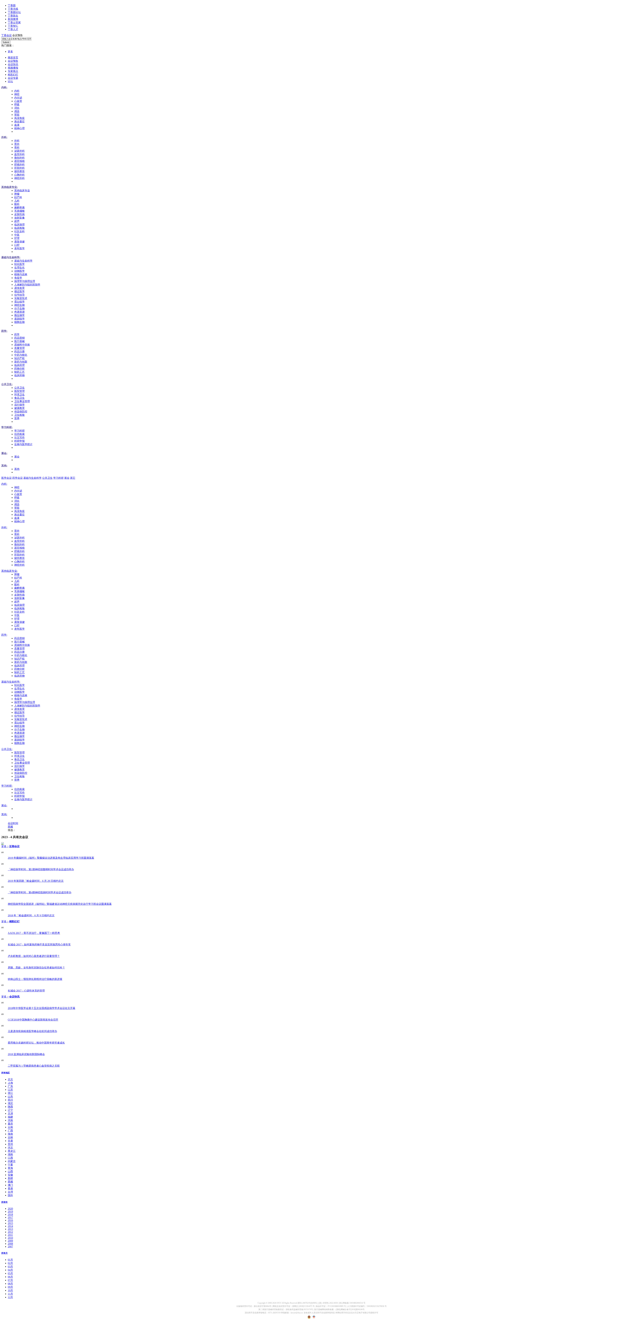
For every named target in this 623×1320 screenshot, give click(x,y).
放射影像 (19, 217)
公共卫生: (6, 384)
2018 (10, 1214)
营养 (16, 418)
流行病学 (19, 404)
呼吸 (16, 104)
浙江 (10, 1093)
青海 (10, 1168)
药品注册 (19, 351)
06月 (10, 1276)
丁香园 (12, 5)
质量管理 (19, 348)
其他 (16, 469)
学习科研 (19, 430)
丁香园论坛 (14, 12)
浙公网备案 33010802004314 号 (352, 1303)
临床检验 (19, 228)
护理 (16, 238)
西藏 (10, 826)
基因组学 (19, 318)
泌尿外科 (19, 150)
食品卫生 (19, 398)
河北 (10, 1147)
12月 (10, 1297)
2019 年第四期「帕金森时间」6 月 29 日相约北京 (36, 881)
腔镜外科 (19, 164)
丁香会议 (6, 35)
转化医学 (19, 264)
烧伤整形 (19, 171)
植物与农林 (20, 274)
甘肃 (10, 1140)
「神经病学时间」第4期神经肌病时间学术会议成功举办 (39, 892)
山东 (10, 1096)
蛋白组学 (19, 301)
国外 (10, 1195)
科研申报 (19, 441)
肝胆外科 (19, 168)
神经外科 (19, 178)
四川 (10, 1099)
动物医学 (19, 271)
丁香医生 (13, 15)
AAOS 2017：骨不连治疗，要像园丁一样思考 (34, 933)
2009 (10, 1240)
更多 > (5, 846)
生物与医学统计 (23, 444)
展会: (4, 453)
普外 (16, 144)
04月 (10, 1270)
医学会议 (6, 478)
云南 (10, 1127)
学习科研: (6, 427)
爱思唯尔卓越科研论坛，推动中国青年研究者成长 (36, 1042)
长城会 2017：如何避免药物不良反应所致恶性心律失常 (39, 944)
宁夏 (10, 1164)
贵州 (10, 1144)
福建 (10, 1116)
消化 (16, 107)
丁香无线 (13, 8)
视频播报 (13, 67)
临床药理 (19, 365)
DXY (279, 1303)
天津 (10, 1113)
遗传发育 (19, 288)
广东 (10, 1086)
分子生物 (19, 308)
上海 (10, 1082)
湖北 (10, 1103)
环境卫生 (19, 394)
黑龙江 (12, 1151)
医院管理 (19, 391)
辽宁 (10, 1110)
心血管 (18, 101)
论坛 (10, 81)
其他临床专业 (22, 190)
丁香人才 (13, 29)
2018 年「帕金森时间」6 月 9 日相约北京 (31, 915)
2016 (10, 1220)
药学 (16, 334)
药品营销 (19, 337)
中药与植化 (20, 354)
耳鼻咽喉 (19, 211)
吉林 (10, 1137)
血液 (16, 125)
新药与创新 (20, 361)
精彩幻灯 (13, 74)
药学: (4, 331)
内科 (16, 90)
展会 (16, 456)
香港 (10, 1188)
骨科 (16, 147)
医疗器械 (19, 341)
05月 (10, 1273)
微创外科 (19, 157)
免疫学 (18, 277)
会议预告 (13, 61)
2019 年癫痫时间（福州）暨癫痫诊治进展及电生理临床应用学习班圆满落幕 (51, 857)
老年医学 (19, 248)
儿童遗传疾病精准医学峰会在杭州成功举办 (32, 1031)
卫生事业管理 (22, 401)
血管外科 (19, 154)
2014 (10, 1226)
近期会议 (14, 846)
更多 (10, 51)
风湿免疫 (19, 118)
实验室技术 (20, 298)
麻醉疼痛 (19, 207)
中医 (16, 234)
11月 (10, 1293)
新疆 (10, 1178)
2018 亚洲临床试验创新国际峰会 (26, 1054)
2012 (10, 1232)
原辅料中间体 (22, 344)
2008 (10, 1243)
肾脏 (16, 114)
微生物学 (19, 315)
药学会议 (17, 478)
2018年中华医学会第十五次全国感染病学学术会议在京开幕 (41, 1008)
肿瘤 (16, 193)
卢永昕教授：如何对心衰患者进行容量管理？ (34, 956)
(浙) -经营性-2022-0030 (328, 1303)
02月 (10, 1263)
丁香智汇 (13, 26)
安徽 (10, 1174)
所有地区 (5, 1073)
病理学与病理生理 (24, 281)
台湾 (10, 1191)
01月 (10, 1259)
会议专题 (13, 78)
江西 (10, 1157)
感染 (16, 111)
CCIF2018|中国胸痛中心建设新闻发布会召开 (33, 1019)
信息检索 (19, 434)
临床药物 (19, 375)
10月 (10, 1290)
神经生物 (19, 305)
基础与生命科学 (23, 260)
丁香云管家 (14, 22)
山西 (10, 1171)
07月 (10, 1280)
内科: (4, 87)
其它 (72, 478)
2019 (10, 1211)
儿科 (16, 200)
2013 (10, 1229)
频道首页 (13, 57)
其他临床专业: (9, 187)
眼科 (16, 204)
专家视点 (13, 71)
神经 (16, 94)
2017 (10, 1217)
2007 (10, 1246)
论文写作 (19, 437)
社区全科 (19, 231)
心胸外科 (19, 174)
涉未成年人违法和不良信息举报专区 (319, 1313)
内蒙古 (12, 1161)
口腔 (16, 245)
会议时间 (13, 823)
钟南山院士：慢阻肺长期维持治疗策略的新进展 (35, 979)
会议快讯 (13, 64)
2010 (10, 1237)
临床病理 (19, 224)
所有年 (4, 1202)
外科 (16, 140)
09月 (10, 1287)
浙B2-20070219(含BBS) (307, 1303)
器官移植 (19, 161)
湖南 (10, 1154)
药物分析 (19, 368)
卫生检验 (19, 415)
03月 (10, 1266)
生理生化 (19, 267)
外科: (4, 137)
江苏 (10, 1089)
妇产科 (18, 197)
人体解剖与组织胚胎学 (27, 284)
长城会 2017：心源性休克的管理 (26, 990)
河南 (10, 1120)
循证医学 (19, 291)
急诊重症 (19, 121)
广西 (10, 1130)
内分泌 (18, 97)
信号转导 (19, 294)
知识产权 (19, 358)
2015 (10, 1223)
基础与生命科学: (10, 257)
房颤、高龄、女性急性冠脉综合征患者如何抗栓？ (36, 967)
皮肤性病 (19, 214)
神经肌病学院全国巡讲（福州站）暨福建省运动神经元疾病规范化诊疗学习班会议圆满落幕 (60, 904)
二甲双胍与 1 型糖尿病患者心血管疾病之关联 (34, 1065)
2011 (10, 1234)
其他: (4, 465)
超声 (16, 221)
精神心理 (19, 128)
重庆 (10, 1123)
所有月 (4, 1253)
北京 (10, 1079)
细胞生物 (19, 322)
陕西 (10, 1106)
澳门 (10, 1185)
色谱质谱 (19, 311)
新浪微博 (13, 19)
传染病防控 (20, 411)
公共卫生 (19, 387)
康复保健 (19, 241)
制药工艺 (19, 372)
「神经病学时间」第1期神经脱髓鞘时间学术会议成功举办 (41, 869)
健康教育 (19, 408)
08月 (10, 1283)
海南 (10, 1134)
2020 (10, 1208)
